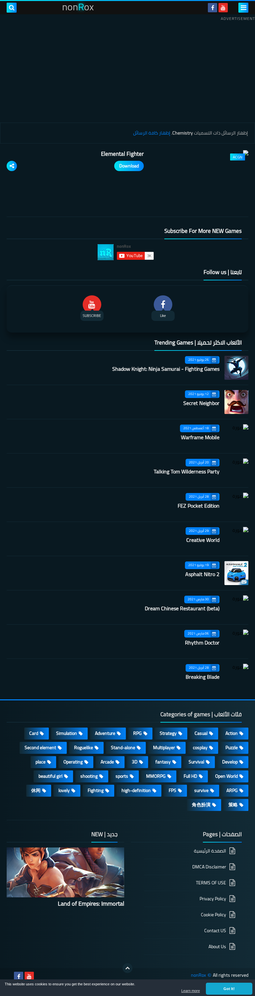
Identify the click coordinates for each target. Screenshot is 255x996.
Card (33, 733)
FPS (172, 790)
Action (231, 733)
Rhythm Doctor (202, 642)
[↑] (127, 968)
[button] (229, 989)
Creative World (202, 540)
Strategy (168, 733)
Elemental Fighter (122, 154)
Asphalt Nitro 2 (202, 574)
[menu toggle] (243, 8)
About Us (217, 946)
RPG (137, 733)
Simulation (66, 733)
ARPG (232, 790)
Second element (40, 747)
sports (122, 776)
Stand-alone (123, 747)
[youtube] (223, 7)
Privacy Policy (213, 898)
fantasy (163, 761)
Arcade (107, 761)
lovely (64, 790)
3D (134, 761)
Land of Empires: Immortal (91, 903)
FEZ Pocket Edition (198, 506)
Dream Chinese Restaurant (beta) (182, 608)
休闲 (36, 790)
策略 (233, 804)
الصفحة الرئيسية (210, 851)
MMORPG (156, 776)
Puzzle (231, 747)
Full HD (190, 776)
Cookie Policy (213, 914)
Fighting (96, 790)
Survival (196, 761)
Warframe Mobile (200, 437)
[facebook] (212, 7)
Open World (226, 776)
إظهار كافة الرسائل (151, 133)
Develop (230, 761)
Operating (73, 761)
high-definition (136, 790)
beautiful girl (50, 776)
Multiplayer (164, 747)
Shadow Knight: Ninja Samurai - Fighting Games (165, 369)
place (40, 761)
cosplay (200, 747)
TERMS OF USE (211, 882)
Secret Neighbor (201, 403)
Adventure (105, 733)
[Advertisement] (127, 69)
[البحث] (12, 8)
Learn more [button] (190, 991)
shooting (89, 776)
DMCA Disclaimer (209, 866)
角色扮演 (201, 804)
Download (129, 165)
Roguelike (83, 747)
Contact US (215, 930)
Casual (201, 733)
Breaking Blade (202, 677)
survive (201, 790)
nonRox (198, 975)
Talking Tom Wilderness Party (186, 471)
